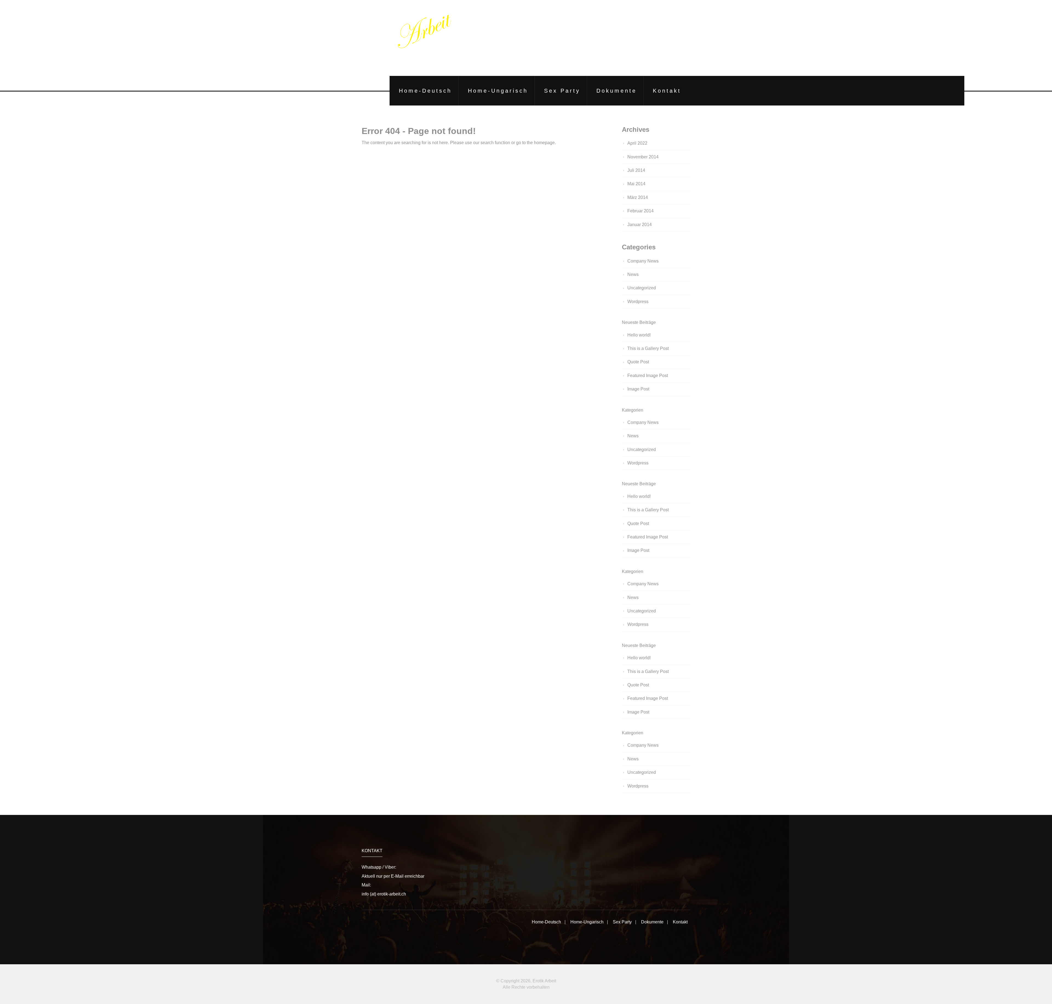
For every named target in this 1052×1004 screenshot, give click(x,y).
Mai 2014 (636, 183)
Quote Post (638, 362)
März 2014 (637, 197)
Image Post (638, 389)
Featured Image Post (647, 375)
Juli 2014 (636, 170)
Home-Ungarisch (498, 91)
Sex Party (562, 91)
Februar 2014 (640, 211)
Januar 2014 (639, 224)
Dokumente (616, 91)
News (633, 274)
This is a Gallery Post (648, 348)
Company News (643, 261)
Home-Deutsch (425, 91)
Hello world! (639, 335)
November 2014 (643, 157)
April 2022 (637, 143)
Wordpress (637, 301)
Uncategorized (641, 288)
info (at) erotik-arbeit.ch (384, 894)
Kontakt (667, 91)
